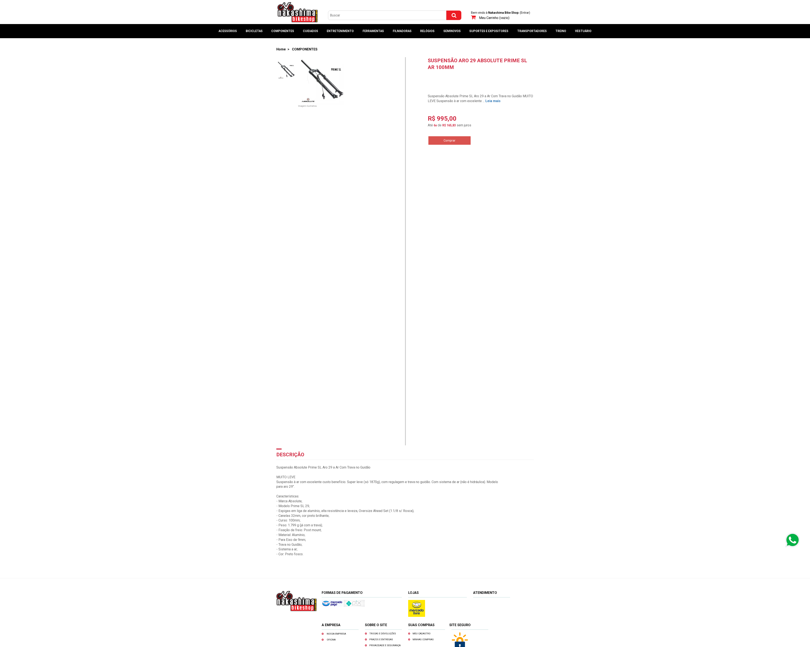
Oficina (331, 639)
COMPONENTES (304, 49)
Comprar (449, 140)
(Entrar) (525, 12)
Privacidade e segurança (385, 645)
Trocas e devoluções (382, 633)
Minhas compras (423, 639)
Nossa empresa (336, 633)
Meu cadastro (422, 633)
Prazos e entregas (381, 639)
